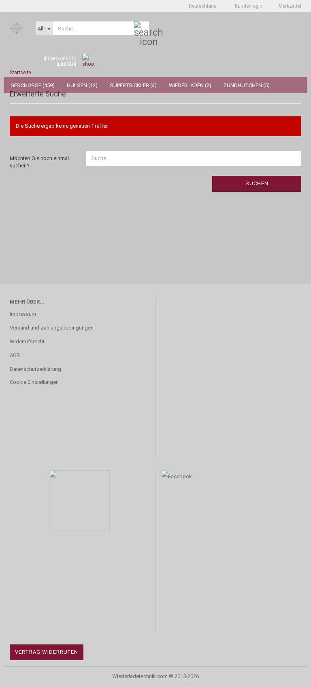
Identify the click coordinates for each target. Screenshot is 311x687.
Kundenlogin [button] (247, 6)
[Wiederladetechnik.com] (16, 28)
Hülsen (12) (82, 85)
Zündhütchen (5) (247, 85)
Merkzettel (288, 6)
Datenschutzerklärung (35, 369)
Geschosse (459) (33, 85)
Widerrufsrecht (27, 341)
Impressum (23, 314)
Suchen (256, 183)
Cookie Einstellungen (34, 382)
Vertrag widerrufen (46, 652)
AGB (15, 355)
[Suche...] (141, 28)
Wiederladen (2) (190, 85)
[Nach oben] (289, 675)
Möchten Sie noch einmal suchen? (39, 162)
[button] (200, 6)
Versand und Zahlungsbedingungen (52, 328)
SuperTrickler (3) (133, 85)
